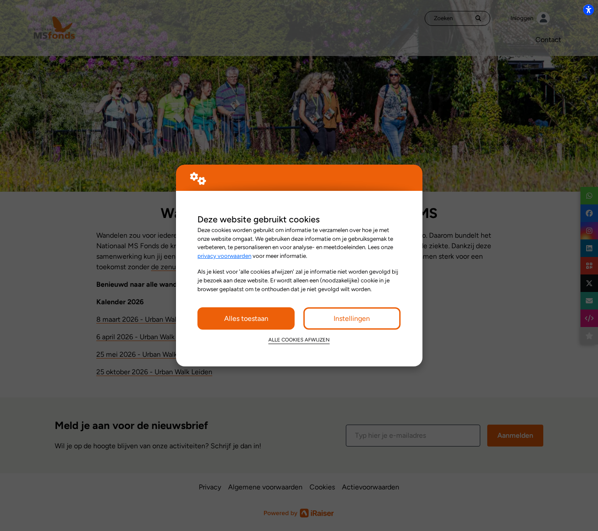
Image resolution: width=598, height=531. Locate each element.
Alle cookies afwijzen (299, 340)
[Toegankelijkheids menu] (588, 9)
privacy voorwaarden (224, 255)
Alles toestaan (246, 318)
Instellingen (352, 318)
